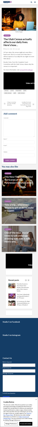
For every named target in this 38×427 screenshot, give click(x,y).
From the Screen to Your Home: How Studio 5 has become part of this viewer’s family (23, 287)
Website (5, 151)
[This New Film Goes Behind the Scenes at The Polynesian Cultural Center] (19, 183)
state (24, 90)
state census (7, 93)
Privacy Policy (9, 415)
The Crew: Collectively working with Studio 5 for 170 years (23, 296)
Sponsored (7, 35)
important (18, 90)
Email (5, 145)
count (12, 90)
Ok (36, 399)
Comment (6, 118)
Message (8, 373)
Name (5, 139)
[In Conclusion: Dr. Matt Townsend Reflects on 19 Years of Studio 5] (11, 303)
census (6, 90)
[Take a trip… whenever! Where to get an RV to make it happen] (19, 211)
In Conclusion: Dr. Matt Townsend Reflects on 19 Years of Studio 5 (23, 303)
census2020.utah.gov (26, 70)
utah (15, 93)
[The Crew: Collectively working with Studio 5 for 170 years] (11, 296)
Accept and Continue (25, 423)
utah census (21, 93)
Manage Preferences (11, 423)
